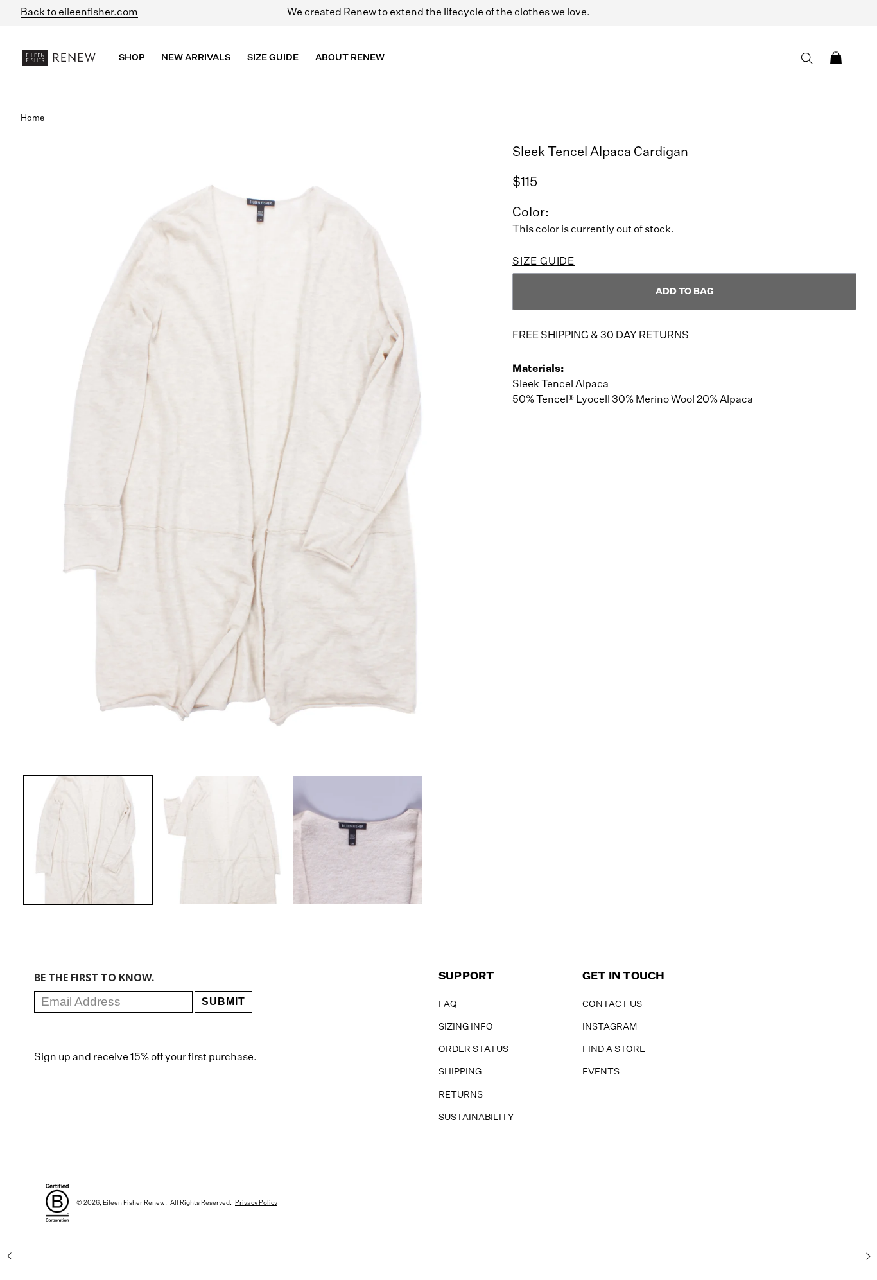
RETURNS (460, 1095)
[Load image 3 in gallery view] (357, 840)
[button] (836, 58)
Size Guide (543, 262)
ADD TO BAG (685, 291)
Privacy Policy (256, 1203)
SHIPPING (460, 1071)
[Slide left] (9, 1256)
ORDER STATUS (473, 1049)
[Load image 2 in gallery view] (223, 840)
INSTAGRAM (609, 1026)
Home (32, 118)
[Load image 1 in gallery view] (88, 840)
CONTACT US (612, 1004)
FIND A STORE (613, 1049)
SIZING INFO (465, 1026)
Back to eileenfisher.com (79, 13)
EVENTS (601, 1071)
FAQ (447, 1004)
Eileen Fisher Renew (134, 1203)
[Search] (807, 58)
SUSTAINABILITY (476, 1117)
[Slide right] (868, 1256)
